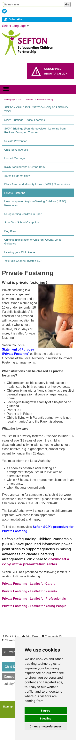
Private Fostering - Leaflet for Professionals (34, 598)
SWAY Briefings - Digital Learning (24, 119)
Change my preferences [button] (46, 726)
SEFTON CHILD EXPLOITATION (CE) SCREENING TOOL (36, 109)
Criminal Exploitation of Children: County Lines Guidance (32, 241)
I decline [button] (45, 718)
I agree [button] (45, 710)
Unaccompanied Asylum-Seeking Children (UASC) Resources (35, 203)
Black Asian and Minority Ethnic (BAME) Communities (37, 184)
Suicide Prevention (15, 140)
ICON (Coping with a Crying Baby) (25, 166)
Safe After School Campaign (21, 222)
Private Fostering (45, 99)
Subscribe (15, 19)
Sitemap (8, 706)
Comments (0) (54, 636)
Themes (30, 99)
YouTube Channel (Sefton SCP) (23, 260)
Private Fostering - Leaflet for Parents (29, 591)
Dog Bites (10, 231)
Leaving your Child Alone (19, 252)
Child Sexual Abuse (16, 149)
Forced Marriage (14, 158)
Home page (9, 99)
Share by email (14, 640)
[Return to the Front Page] (29, 41)
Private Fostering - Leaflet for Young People (34, 606)
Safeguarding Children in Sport (23, 213)
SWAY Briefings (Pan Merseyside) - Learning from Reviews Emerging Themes (35, 130)
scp (20, 99)
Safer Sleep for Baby (17, 175)
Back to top (12, 636)
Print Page (32, 636)
